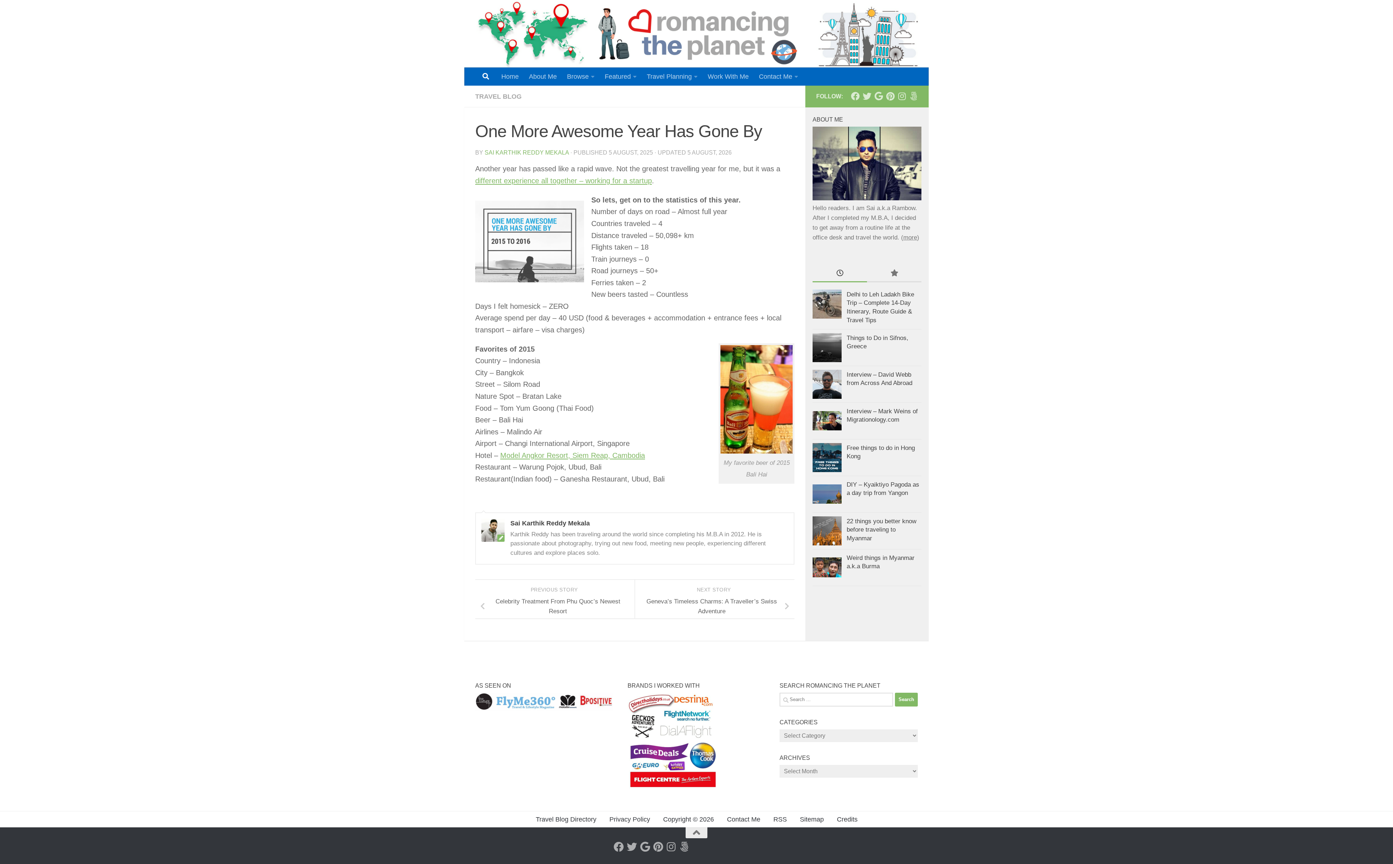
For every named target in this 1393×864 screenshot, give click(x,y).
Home (510, 76)
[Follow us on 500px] (913, 96)
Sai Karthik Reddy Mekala (527, 153)
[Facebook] (855, 96)
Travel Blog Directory (566, 819)
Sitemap (812, 819)
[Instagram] (901, 96)
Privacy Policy (629, 819)
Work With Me (728, 76)
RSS (780, 819)
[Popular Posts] (894, 273)
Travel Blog (498, 96)
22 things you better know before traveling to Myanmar (881, 530)
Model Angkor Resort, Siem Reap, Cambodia (572, 455)
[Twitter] (867, 96)
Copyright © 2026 (688, 819)
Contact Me (775, 76)
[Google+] (878, 96)
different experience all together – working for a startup (563, 181)
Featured (618, 76)
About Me (543, 76)
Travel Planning (669, 76)
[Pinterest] (890, 96)
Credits (847, 819)
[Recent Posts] (840, 273)
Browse (578, 76)
